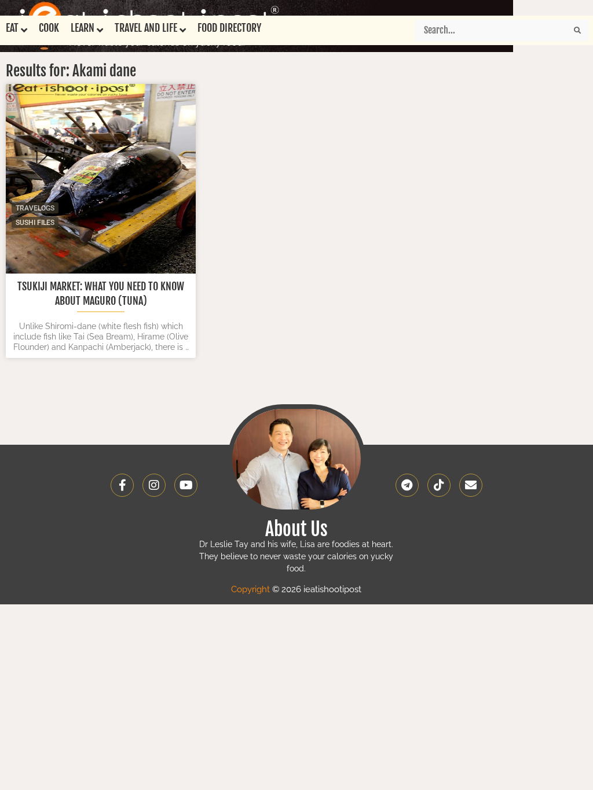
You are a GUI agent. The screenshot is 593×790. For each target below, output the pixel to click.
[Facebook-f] (122, 485)
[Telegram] (407, 485)
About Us (296, 529)
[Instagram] (154, 485)
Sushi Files (35, 223)
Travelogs (35, 208)
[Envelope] (470, 485)
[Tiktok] (439, 485)
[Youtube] (185, 485)
